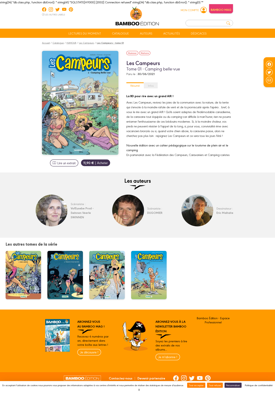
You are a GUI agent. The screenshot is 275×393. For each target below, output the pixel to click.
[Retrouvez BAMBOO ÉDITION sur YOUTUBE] (64, 9)
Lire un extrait (66, 163)
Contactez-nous (120, 378)
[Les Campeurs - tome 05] (25, 275)
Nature (145, 53)
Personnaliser (233, 385)
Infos (151, 85)
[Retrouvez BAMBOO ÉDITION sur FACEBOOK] (44, 9)
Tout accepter (196, 385)
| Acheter (95, 162)
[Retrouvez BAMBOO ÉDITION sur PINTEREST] (71, 9)
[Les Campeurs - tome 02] (151, 275)
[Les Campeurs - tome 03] (109, 275)
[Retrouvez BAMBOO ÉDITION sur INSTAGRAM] (51, 9)
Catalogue (120, 33)
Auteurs (146, 33)
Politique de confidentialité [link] (259, 385)
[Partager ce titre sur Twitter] (269, 72)
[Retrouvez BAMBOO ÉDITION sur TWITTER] (57, 9)
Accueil (46, 42)
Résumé (135, 85)
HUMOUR (71, 42)
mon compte (190, 10)
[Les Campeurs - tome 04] (67, 275)
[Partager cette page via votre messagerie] (269, 80)
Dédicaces (199, 33)
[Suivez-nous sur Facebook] (269, 64)
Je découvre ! (89, 352)
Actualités (171, 33)
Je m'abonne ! (167, 357)
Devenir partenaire (151, 378)
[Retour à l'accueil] (137, 15)
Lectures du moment (84, 33)
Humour (132, 53)
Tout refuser (215, 385)
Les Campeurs (86, 42)
